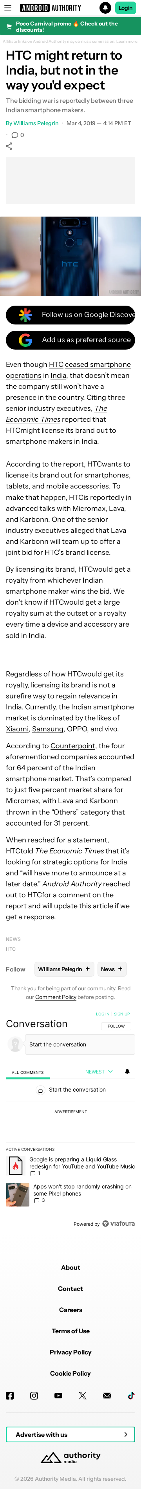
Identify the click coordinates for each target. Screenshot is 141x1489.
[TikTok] (131, 1396)
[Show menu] (8, 8)
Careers (70, 1310)
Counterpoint (73, 746)
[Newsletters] (107, 1396)
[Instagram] (34, 1396)
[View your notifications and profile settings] (127, 1071)
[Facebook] (10, 1396)
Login (126, 7)
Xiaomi (17, 729)
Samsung (47, 729)
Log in (103, 1013)
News (13, 939)
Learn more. (127, 41)
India (58, 375)
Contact (70, 1288)
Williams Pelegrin (35, 123)
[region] (70, 1121)
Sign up (122, 1013)
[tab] (28, 1072)
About (70, 1267)
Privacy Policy (71, 1352)
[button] (70, 8)
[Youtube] (58, 1396)
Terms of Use (71, 1331)
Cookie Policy (70, 1373)
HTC (56, 364)
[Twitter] (83, 1396)
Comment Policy (55, 997)
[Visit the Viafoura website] (118, 1223)
